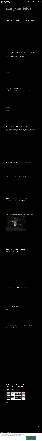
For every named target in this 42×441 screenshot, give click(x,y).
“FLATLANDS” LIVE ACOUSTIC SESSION (20, 126)
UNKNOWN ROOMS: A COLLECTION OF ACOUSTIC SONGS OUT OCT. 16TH (18, 89)
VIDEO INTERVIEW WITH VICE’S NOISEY (20, 20)
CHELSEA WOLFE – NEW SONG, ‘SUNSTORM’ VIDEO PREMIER (16, 385)
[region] (21, 437)
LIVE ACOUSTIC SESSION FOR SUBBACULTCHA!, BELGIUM (16, 199)
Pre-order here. (8, 107)
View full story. (8, 268)
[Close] (41, 437)
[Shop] (40, 1)
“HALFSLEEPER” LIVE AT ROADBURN (18, 162)
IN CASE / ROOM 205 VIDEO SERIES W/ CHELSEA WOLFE (20, 326)
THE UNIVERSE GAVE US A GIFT (17, 287)
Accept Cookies (31, 439)
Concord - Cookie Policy (18, 435)
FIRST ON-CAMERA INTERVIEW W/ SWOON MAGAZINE (18, 250)
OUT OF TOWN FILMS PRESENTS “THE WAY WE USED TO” (20, 53)
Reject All (31, 437)
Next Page (39, 426)
